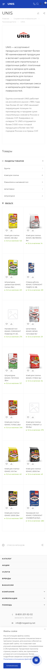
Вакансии (8, 585)
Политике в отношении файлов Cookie (20, 659)
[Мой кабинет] (40, 4)
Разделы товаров (14, 161)
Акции (6, 565)
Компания (8, 592)
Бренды (6, 578)
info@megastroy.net (25, 623)
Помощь (7, 605)
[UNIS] (23, 35)
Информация (9, 598)
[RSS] (38, 13)
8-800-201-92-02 (24, 614)
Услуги (6, 572)
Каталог (7, 559)
